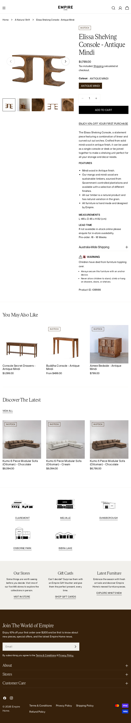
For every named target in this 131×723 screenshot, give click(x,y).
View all (8, 410)
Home (6, 19)
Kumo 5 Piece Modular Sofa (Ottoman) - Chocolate (107, 462)
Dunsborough (108, 518)
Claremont (22, 518)
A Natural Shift (22, 19)
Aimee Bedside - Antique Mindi (105, 367)
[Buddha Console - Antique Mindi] (65, 344)
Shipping (98, 66)
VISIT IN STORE (22, 596)
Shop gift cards (65, 596)
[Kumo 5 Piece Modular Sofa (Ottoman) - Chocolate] (109, 439)
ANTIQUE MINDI (90, 85)
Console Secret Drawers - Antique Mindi (19, 367)
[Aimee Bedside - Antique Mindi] (109, 344)
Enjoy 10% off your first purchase (103, 123)
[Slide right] (65, 61)
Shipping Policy (85, 705)
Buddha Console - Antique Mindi (63, 367)
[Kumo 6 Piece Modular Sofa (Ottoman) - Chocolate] (22, 439)
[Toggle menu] (4, 8)
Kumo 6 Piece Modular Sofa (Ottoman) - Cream (63, 462)
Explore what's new (109, 593)
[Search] (113, 8)
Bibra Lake (65, 548)
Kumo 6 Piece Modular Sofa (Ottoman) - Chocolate (20, 462)
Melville (65, 518)
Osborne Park (22, 548)
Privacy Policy (64, 705)
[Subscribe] (75, 646)
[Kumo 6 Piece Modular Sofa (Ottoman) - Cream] (65, 439)
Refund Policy (37, 711)
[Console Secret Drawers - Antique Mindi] (22, 344)
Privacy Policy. (66, 655)
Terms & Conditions (46, 655)
